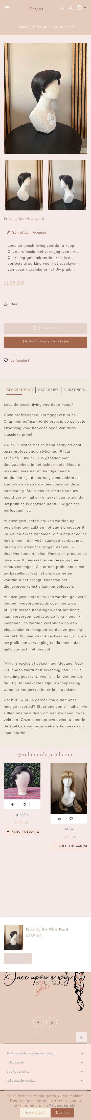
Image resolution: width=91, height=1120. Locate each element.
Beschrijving (19, 390)
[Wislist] (24, 803)
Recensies (48, 390)
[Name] (81, 1037)
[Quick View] (12, 803)
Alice (68, 829)
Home (22, 27)
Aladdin (22, 815)
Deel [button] (14, 304)
